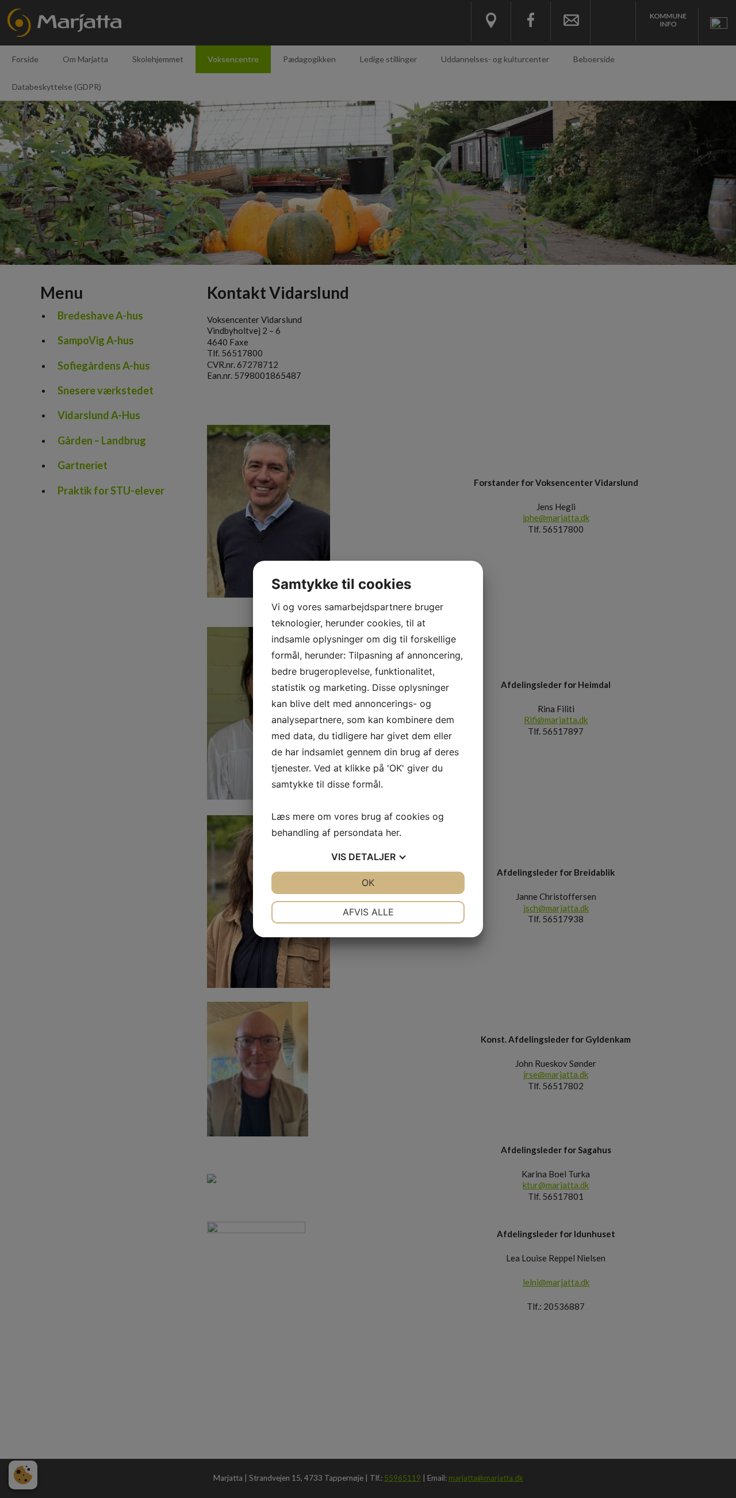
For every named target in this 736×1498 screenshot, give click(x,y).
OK (368, 882)
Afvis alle (368, 912)
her (392, 832)
